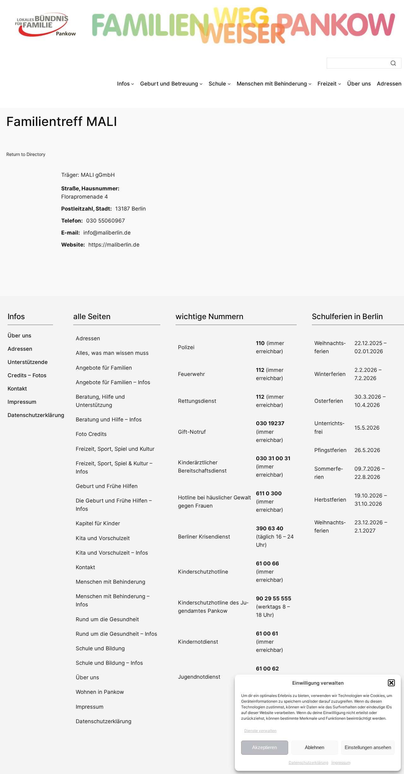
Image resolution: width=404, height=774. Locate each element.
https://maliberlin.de (114, 244)
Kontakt (85, 567)
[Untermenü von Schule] (229, 83)
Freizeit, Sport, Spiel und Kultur (115, 449)
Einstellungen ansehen (368, 747)
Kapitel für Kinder (98, 523)
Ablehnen (314, 747)
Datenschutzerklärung (308, 762)
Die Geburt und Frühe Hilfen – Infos (114, 504)
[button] (391, 683)
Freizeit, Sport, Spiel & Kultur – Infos (114, 467)
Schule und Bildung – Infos (109, 663)
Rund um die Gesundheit (107, 619)
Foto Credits (91, 434)
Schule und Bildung (100, 648)
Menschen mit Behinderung (110, 582)
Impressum (340, 762)
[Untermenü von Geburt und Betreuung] (201, 83)
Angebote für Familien (104, 368)
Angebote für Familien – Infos (113, 382)
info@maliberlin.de (107, 232)
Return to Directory (25, 154)
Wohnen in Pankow (100, 692)
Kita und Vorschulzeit (103, 538)
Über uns (87, 677)
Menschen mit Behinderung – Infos (113, 600)
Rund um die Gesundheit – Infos (116, 634)
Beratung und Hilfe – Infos (109, 419)
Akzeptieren (264, 747)
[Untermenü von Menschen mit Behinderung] (310, 83)
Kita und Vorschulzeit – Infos (112, 553)
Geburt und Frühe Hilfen (107, 486)
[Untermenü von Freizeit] (339, 83)
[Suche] (393, 63)
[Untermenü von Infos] (132, 83)
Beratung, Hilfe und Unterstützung (100, 401)
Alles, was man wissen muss (112, 353)
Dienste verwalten (260, 730)
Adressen (88, 338)
